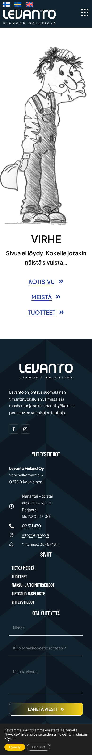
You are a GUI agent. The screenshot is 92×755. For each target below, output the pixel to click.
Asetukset (38, 747)
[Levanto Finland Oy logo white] (29, 10)
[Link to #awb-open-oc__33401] (84, 12)
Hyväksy (14, 747)
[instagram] (25, 429)
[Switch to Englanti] (29, 5)
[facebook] (13, 429)
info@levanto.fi (35, 534)
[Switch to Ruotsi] (17, 5)
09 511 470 (31, 525)
